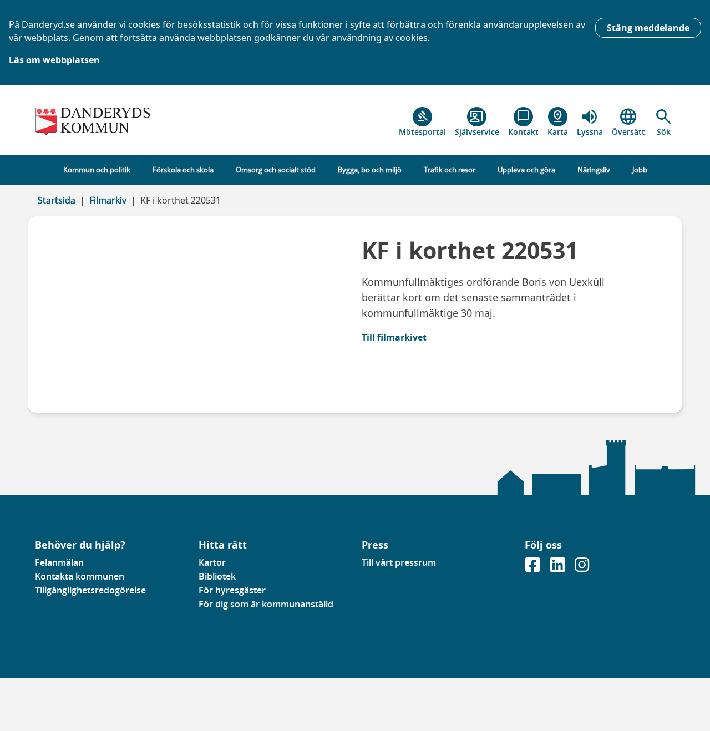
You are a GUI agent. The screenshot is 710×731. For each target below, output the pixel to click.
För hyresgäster (232, 590)
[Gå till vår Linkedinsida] (558, 568)
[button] (663, 122)
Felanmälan (59, 562)
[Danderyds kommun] (109, 122)
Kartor (212, 562)
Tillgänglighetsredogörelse (90, 590)
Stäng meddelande (648, 28)
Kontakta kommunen (79, 576)
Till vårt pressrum (399, 562)
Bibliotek (217, 576)
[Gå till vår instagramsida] (582, 568)
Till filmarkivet (394, 337)
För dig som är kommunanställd (266, 604)
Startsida (56, 200)
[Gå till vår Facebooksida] (533, 568)
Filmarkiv (107, 200)
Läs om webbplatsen (54, 60)
